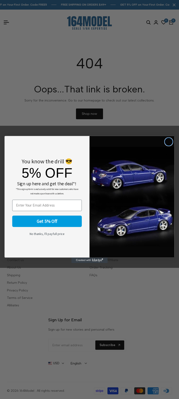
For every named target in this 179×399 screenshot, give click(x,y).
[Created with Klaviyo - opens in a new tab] (89, 260)
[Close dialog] (169, 142)
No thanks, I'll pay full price (47, 234)
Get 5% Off (47, 221)
